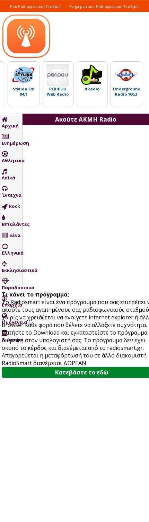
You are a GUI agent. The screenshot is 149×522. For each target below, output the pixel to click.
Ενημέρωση (12, 143)
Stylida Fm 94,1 (23, 91)
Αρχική (10, 126)
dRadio (92, 88)
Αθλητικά (12, 160)
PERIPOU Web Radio (58, 91)
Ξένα (14, 235)
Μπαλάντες (12, 224)
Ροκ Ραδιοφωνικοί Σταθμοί (35, 6)
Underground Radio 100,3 (127, 91)
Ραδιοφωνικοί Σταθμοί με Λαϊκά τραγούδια (53, 14)
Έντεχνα (11, 195)
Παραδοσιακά (12, 287)
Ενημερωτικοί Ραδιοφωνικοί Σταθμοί (104, 6)
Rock (14, 206)
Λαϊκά (8, 178)
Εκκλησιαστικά (12, 270)
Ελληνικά (12, 253)
